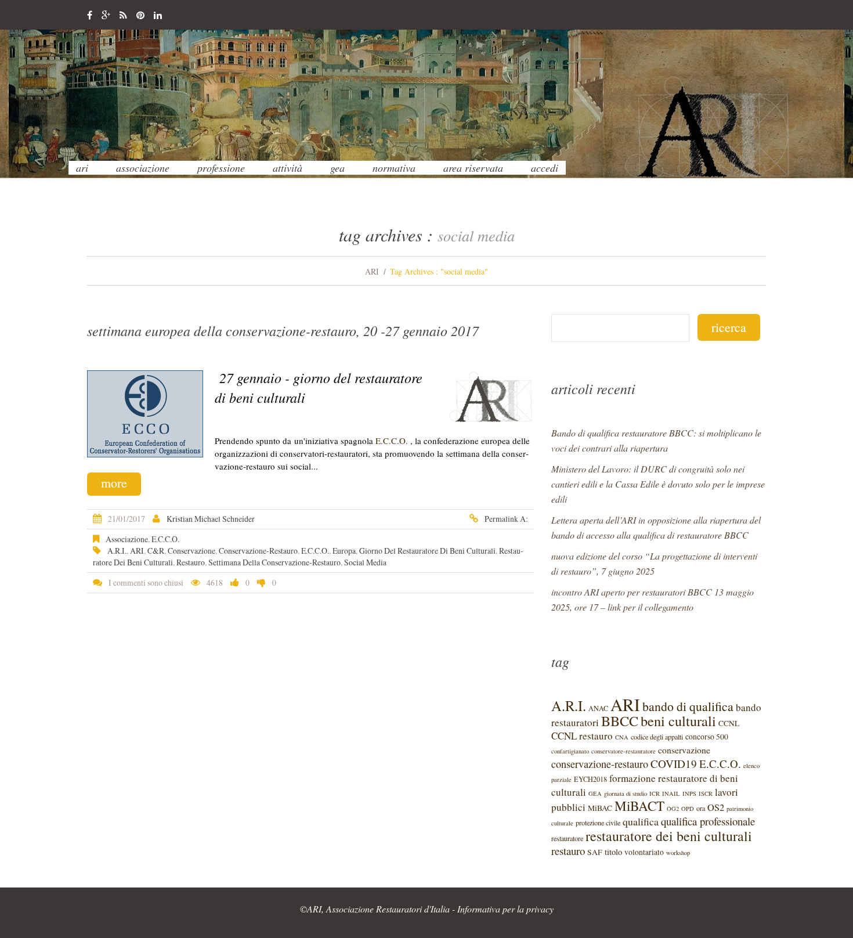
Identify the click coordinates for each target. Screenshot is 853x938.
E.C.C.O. (391, 440)
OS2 (715, 807)
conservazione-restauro (258, 550)
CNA (621, 737)
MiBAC (600, 808)
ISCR (706, 793)
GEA (337, 168)
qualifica (641, 821)
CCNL (728, 723)
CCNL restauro (582, 735)
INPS (689, 793)
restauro (190, 562)
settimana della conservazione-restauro (274, 562)
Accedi (544, 168)
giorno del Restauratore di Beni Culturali (427, 550)
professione (221, 168)
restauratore (567, 838)
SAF (594, 852)
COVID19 (673, 763)
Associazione (142, 168)
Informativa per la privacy (505, 909)
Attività (287, 168)
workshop (678, 853)
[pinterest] (140, 15)
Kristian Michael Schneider (211, 518)
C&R (155, 550)
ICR (654, 793)
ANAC (598, 708)
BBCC (619, 720)
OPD (687, 808)
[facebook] (89, 15)
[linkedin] (158, 15)
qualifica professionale (708, 821)
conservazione (191, 550)
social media (365, 562)
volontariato (644, 852)
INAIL (671, 793)
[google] (106, 15)
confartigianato (570, 751)
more (114, 482)
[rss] (123, 15)
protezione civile (598, 822)
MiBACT (639, 806)
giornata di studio (625, 793)
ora (700, 808)
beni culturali (678, 720)
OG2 (673, 808)
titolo (613, 851)
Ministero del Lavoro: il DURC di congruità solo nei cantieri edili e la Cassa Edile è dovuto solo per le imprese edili (658, 484)
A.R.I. (116, 550)
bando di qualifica (687, 706)
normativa (394, 168)
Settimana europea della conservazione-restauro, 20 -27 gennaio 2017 (283, 330)
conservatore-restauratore (623, 751)
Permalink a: (506, 518)
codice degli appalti (657, 736)
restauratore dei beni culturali (668, 836)
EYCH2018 (590, 779)
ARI (82, 168)
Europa (344, 550)
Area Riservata (473, 168)
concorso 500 (706, 736)
